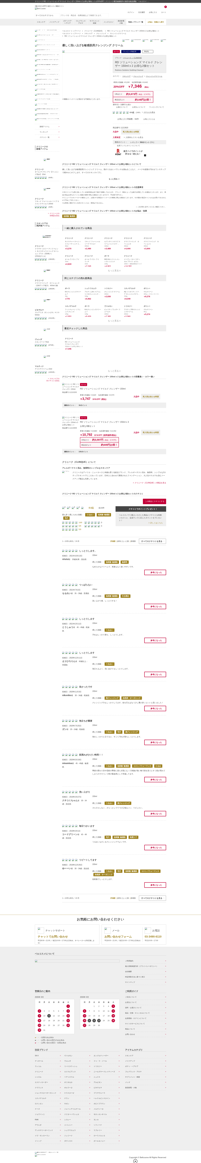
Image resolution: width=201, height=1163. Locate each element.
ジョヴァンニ (40, 1114)
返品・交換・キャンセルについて (137, 1013)
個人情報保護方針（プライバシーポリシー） (141, 966)
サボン (66, 1104)
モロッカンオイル (100, 1114)
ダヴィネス (68, 1141)
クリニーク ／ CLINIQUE (132, 58)
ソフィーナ (98, 1125)
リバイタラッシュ (70, 1066)
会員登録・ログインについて (135, 1018)
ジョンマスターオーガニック (45, 1093)
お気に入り (153, 12)
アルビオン (98, 1082)
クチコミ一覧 (44, 137)
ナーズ (37, 1109)
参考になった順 (123, 541)
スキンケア (41, 22)
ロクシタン (39, 1104)
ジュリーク (68, 1136)
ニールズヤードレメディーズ (104, 1072)
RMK (37, 1120)
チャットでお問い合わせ (53, 936)
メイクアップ (54, 22)
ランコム (38, 1066)
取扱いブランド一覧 (135, 22)
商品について (130, 1029)
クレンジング (138, 76)
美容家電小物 (121, 22)
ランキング (44, 132)
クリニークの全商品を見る (54, 214)
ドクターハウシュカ (71, 1114)
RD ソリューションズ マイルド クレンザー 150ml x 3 (104, 422)
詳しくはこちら (156, 523)
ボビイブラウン (99, 1104)
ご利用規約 (129, 961)
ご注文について (131, 997)
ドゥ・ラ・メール (100, 1061)
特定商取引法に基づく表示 (135, 977)
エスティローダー (41, 1082)
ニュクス (97, 1077)
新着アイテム (44, 127)
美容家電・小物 (131, 1088)
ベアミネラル (69, 1077)
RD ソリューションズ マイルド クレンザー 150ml (103, 389)
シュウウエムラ (70, 1130)
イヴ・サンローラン (42, 1136)
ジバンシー (68, 1125)
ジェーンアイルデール (72, 1109)
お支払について (131, 1002)
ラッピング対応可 (129, 52)
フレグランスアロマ (81, 22)
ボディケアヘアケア (67, 22)
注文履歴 (141, 12)
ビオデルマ (98, 1088)
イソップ (38, 1141)
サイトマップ (130, 982)
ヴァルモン (68, 1056)
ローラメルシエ (99, 1136)
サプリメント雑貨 (95, 22)
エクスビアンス (70, 1072)
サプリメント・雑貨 (132, 1077)
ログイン (131, 12)
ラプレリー (98, 1130)
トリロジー (98, 1066)
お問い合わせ (130, 1034)
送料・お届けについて (133, 1008)
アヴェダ (38, 1125)
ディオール (39, 1061)
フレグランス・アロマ (133, 1072)
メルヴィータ (99, 1109)
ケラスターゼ (69, 1093)
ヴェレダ (67, 1061)
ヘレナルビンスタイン (102, 1098)
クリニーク (39, 1072)
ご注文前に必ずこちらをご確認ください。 (152, 207)
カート (163, 9)
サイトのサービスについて (135, 1024)
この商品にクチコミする (154, 501)
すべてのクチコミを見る (151, 541)
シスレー (67, 1120)
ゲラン (66, 1098)
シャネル (38, 1077)
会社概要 (128, 972)
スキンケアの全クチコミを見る (52, 380)
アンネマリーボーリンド (44, 1130)
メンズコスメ (108, 22)
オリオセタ (68, 1082)
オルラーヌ (68, 1088)
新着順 (133, 541)
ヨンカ (96, 1120)
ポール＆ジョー (99, 1141)
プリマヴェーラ (99, 1093)
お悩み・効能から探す (156, 22)
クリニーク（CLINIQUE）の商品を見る (150, 483)
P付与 (146, 52)
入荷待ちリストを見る (134, 137)
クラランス (39, 1088)
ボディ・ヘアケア (131, 1066)
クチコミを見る (149, 112)
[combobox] (84, 15)
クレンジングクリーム (154, 76)
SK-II (36, 1056)
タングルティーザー (101, 1056)
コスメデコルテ (40, 1098)
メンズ (127, 1082)
